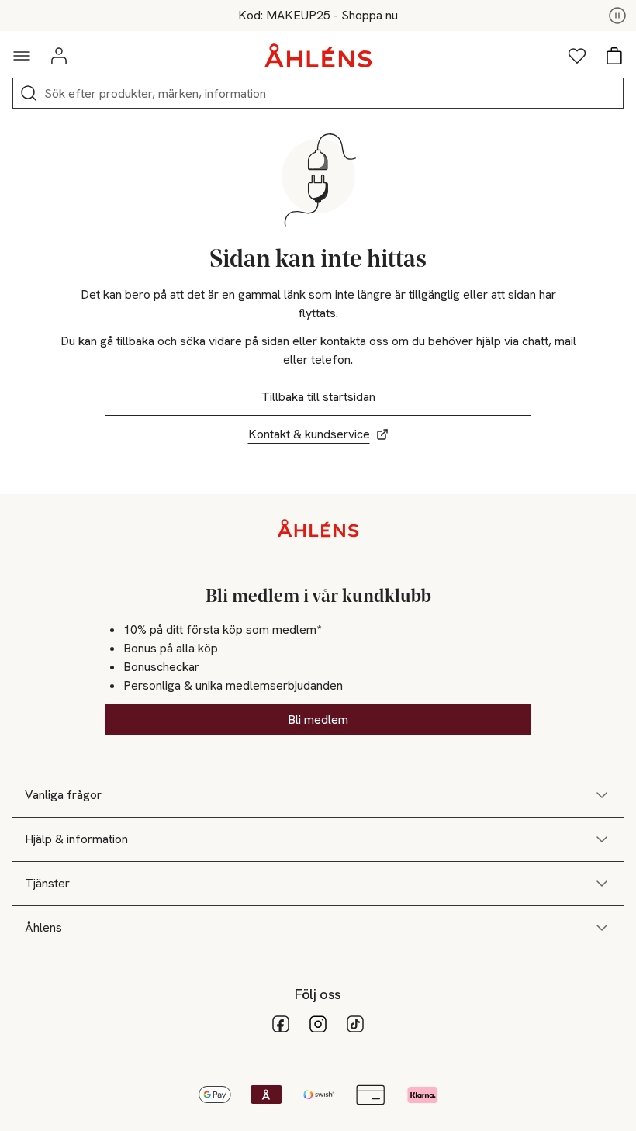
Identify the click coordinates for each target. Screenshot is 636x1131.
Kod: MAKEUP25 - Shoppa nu (318, 15)
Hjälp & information (76, 839)
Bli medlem (318, 719)
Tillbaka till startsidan (318, 397)
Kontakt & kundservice (309, 434)
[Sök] (28, 93)
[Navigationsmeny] (21, 56)
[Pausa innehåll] (617, 15)
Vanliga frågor (63, 795)
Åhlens (43, 927)
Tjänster (47, 883)
